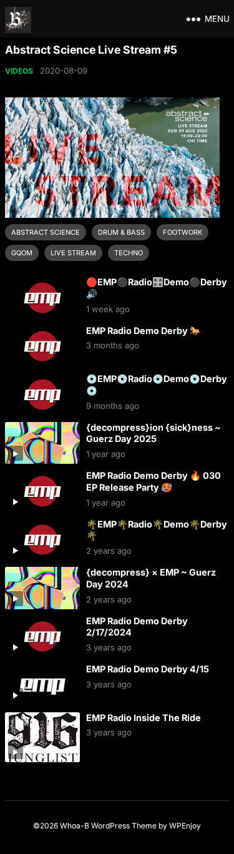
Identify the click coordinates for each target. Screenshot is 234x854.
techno (128, 252)
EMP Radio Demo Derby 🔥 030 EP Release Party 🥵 (153, 481)
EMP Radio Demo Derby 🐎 (143, 330)
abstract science (45, 232)
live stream (73, 252)
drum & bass (121, 232)
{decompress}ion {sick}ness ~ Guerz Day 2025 (153, 433)
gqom (21, 252)
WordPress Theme (124, 825)
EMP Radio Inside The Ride (143, 717)
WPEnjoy (185, 825)
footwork (182, 232)
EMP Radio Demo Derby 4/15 (147, 669)
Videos (19, 71)
